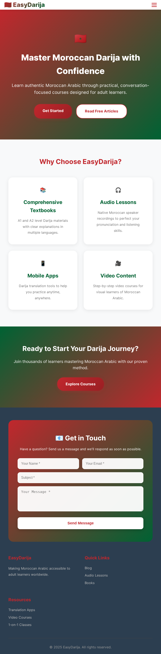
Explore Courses (81, 384)
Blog (88, 568)
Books (90, 583)
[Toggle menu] (154, 5)
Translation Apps (21, 610)
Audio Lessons (96, 575)
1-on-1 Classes (19, 625)
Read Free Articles (101, 111)
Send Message (81, 523)
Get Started (53, 110)
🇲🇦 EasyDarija (24, 4)
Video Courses (20, 617)
